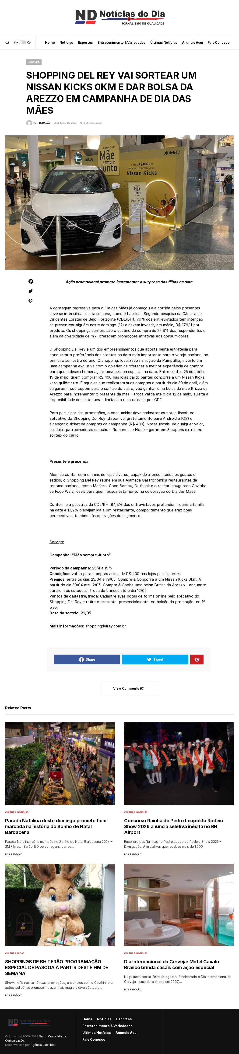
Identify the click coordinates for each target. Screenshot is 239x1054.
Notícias (22, 812)
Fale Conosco (93, 1039)
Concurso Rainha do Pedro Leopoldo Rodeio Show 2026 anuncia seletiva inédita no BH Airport (173, 826)
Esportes (124, 1019)
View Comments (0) (128, 688)
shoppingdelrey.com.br (105, 626)
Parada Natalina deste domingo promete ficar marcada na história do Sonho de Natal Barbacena (56, 826)
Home (87, 1019)
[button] (7, 42)
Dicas (21, 953)
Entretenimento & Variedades (107, 1026)
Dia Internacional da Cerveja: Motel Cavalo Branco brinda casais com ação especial (171, 964)
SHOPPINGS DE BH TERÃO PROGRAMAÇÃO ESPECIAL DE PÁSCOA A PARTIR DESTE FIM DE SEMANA (56, 967)
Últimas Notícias (96, 1033)
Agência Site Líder (43, 1045)
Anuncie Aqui (126, 1033)
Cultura (33, 62)
